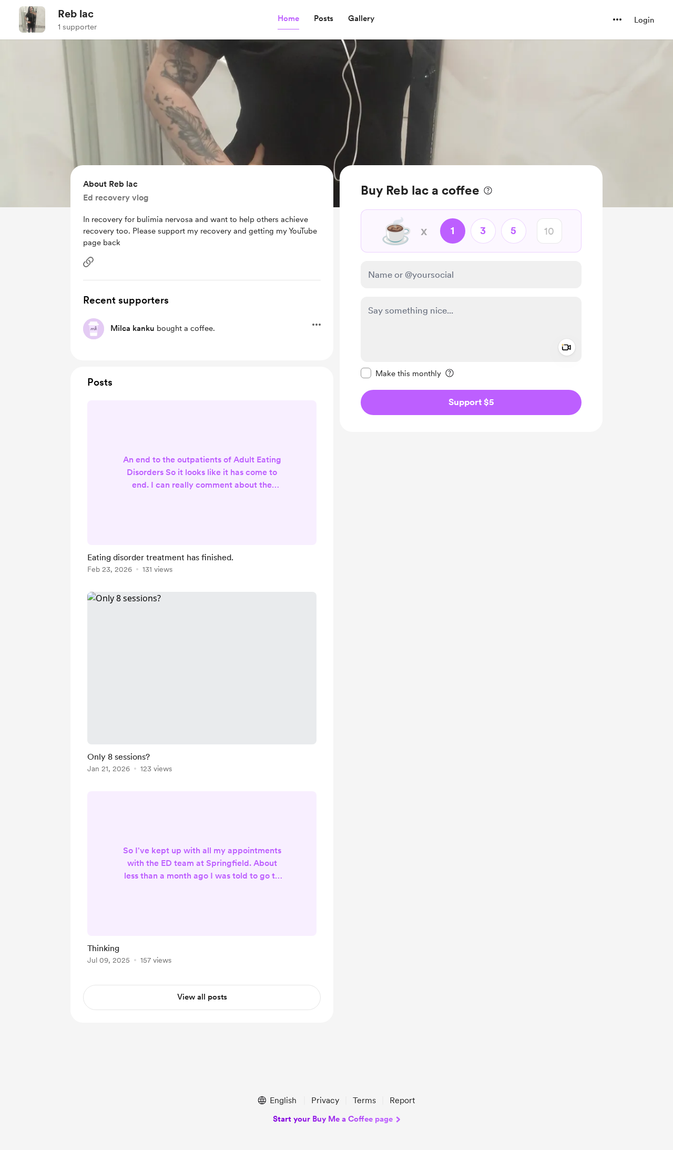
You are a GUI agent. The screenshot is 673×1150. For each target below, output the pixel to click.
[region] (471, 298)
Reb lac (76, 13)
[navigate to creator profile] (32, 19)
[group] (202, 488)
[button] (288, 19)
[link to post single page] (202, 488)
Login (644, 20)
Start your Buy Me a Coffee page (333, 1119)
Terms (364, 1100)
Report (402, 1100)
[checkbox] (401, 373)
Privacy (325, 1100)
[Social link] (88, 262)
